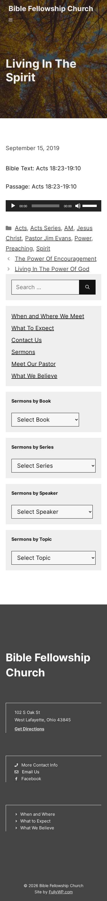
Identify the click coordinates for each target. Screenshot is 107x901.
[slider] (90, 205)
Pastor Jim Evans (48, 238)
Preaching (19, 248)
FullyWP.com (61, 891)
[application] (53, 206)
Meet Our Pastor (33, 364)
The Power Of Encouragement (55, 258)
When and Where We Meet (47, 316)
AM (68, 228)
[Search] (87, 287)
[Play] (13, 206)
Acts (21, 228)
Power (82, 238)
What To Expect (32, 328)
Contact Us (26, 340)
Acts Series (45, 228)
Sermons (23, 352)
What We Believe (34, 375)
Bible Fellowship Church (51, 8)
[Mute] (78, 206)
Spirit (43, 248)
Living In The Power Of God (52, 269)
